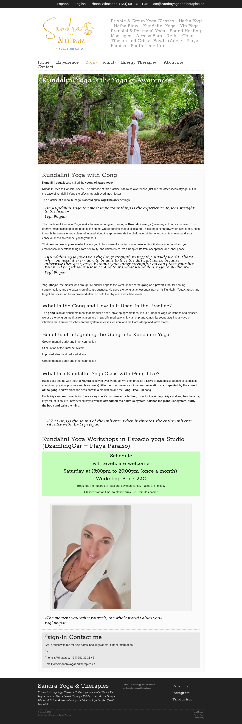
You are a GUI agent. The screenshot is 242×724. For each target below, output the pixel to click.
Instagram (181, 693)
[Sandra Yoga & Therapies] (68, 32)
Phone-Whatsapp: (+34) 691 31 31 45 (119, 4)
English (80, 4)
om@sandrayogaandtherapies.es (178, 4)
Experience (67, 62)
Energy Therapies (139, 62)
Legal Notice (198, 712)
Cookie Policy (199, 718)
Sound (108, 62)
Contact (45, 67)
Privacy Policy (199, 715)
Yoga (90, 62)
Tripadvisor (182, 699)
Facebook (180, 686)
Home (43, 62)
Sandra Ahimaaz (65, 715)
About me (173, 62)
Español (63, 4)
